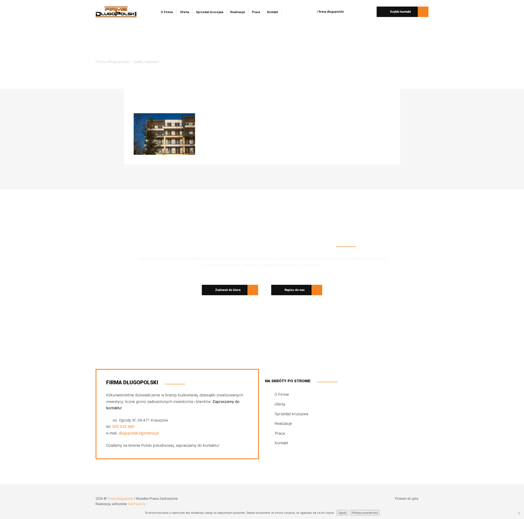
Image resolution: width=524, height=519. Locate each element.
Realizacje (237, 12)
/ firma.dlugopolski (330, 12)
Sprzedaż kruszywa (209, 12)
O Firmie (167, 12)
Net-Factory (137, 504)
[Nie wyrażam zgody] (519, 513)
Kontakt (272, 12)
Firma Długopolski (120, 499)
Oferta (184, 12)
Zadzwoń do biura (227, 290)
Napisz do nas (294, 290)
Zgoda (342, 512)
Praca (256, 12)
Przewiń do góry (407, 499)
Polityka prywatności (365, 512)
